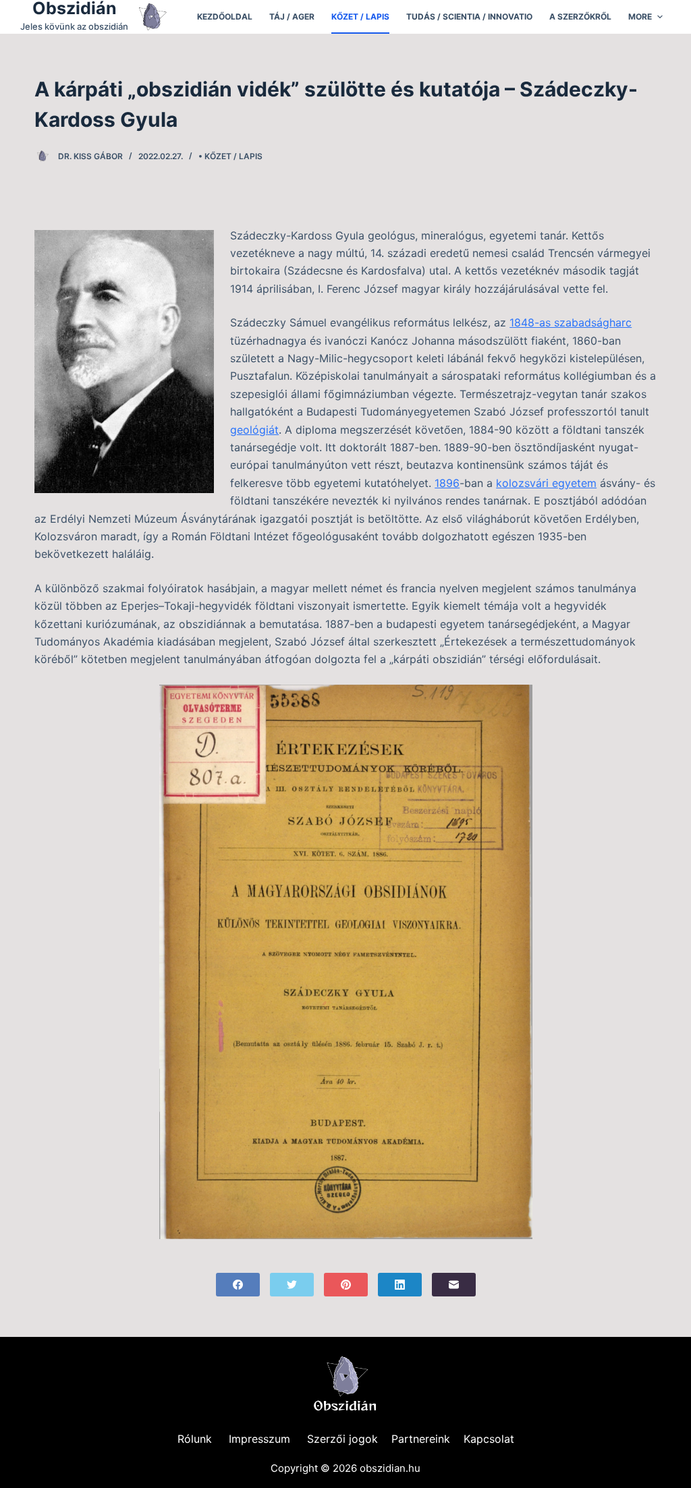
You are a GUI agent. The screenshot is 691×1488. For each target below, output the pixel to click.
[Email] (454, 1284)
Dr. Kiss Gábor (90, 156)
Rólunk (194, 1439)
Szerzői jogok (342, 1439)
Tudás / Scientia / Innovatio (469, 16)
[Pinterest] (346, 1284)
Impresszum (259, 1439)
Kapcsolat (489, 1439)
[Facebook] (238, 1284)
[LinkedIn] (400, 1284)
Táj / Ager (291, 16)
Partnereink (420, 1439)
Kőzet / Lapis (360, 16)
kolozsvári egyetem (546, 483)
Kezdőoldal (224, 16)
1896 (447, 483)
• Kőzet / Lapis (230, 156)
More (640, 16)
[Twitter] (292, 1284)
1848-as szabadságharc (570, 322)
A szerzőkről (580, 16)
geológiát (254, 429)
